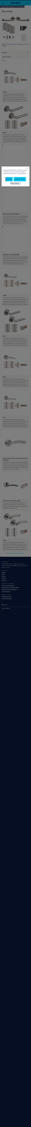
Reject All (8, 179)
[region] (15, 176)
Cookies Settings (15, 183)
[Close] (27, 168)
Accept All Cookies (20, 179)
